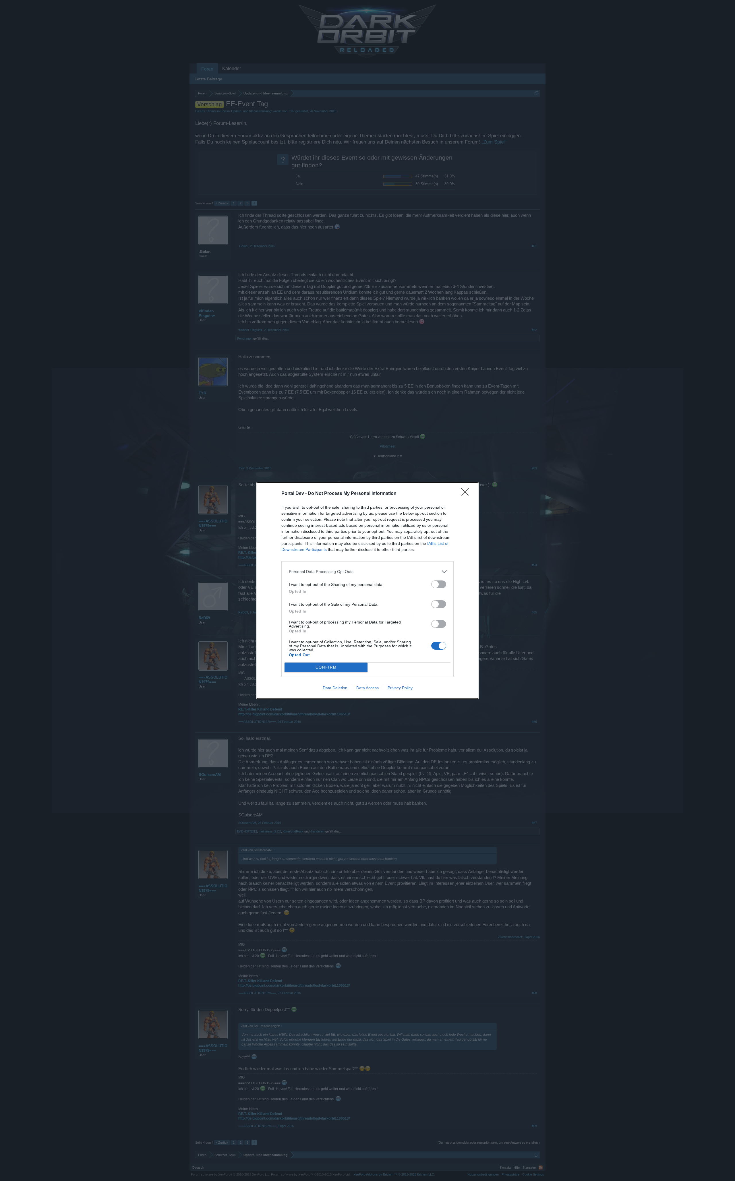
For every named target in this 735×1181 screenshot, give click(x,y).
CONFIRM (326, 667)
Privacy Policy (400, 688)
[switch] (438, 584)
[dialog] (367, 591)
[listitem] (367, 572)
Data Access (367, 688)
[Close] (466, 493)
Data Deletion (335, 688)
